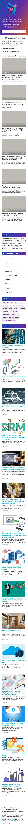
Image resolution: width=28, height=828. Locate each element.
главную (15, 53)
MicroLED (9, 303)
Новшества (8, 288)
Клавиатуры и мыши (10, 267)
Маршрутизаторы (10, 263)
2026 (4, 303)
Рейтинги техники (10, 284)
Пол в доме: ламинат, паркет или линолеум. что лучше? (12, 76)
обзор (15, 308)
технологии (6, 314)
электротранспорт (14, 317)
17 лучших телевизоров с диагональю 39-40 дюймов (11, 186)
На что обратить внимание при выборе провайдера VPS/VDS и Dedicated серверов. (13, 567)
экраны (5, 317)
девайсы (5, 305)
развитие (22, 308)
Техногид (12, 18)
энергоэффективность (9, 320)
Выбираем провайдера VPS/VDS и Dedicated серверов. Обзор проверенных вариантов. (14, 599)
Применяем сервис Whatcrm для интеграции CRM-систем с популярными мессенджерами (13, 437)
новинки (20, 305)
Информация (8, 292)
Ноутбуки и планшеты (11, 275)
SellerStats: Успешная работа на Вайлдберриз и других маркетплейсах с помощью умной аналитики (13, 692)
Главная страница (10, 258)
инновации (13, 305)
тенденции (14, 311)
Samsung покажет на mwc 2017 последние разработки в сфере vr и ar (13, 129)
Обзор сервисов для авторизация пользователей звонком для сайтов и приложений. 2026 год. (13, 501)
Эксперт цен (8, 271)
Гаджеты (7, 279)
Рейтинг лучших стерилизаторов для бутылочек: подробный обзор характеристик (14, 158)
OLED (16, 303)
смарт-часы (6, 311)
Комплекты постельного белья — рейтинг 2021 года (13, 214)
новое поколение (7, 308)
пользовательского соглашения (10, 820)
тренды (13, 314)
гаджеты (22, 303)
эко (19, 314)
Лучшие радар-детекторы (11, 102)
